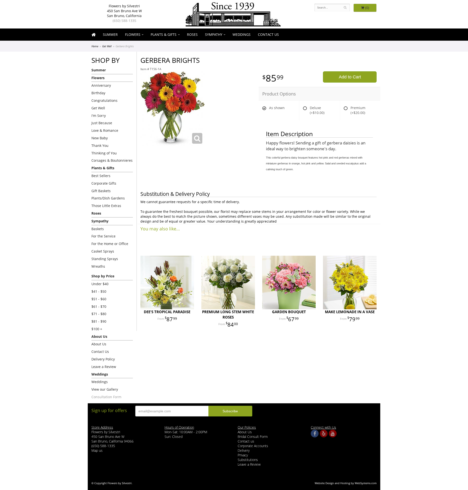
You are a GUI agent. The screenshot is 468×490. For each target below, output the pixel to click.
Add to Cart (350, 77)
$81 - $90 (98, 321)
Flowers (132, 34)
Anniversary (101, 85)
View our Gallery (104, 389)
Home (94, 46)
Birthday (98, 93)
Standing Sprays (104, 258)
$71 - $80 (98, 313)
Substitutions (248, 459)
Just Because (101, 123)
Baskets (97, 228)
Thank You (99, 145)
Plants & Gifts (163, 34)
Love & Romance (104, 130)
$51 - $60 (98, 299)
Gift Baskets (101, 190)
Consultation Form (106, 397)
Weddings (242, 34)
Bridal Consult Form (253, 436)
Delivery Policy (103, 359)
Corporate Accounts (253, 445)
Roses (192, 34)
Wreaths (98, 266)
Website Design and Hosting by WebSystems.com (346, 483)
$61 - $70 (98, 306)
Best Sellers (100, 175)
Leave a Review (103, 366)
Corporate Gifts (103, 183)
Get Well (107, 46)
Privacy (243, 455)
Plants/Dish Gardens (108, 198)
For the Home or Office (109, 243)
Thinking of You (104, 153)
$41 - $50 (98, 291)
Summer (110, 34)
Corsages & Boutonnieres (112, 160)
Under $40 (99, 284)
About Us (98, 344)
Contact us (246, 441)
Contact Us (268, 34)
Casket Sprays (102, 251)
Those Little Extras (106, 205)
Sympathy (213, 34)
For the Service (103, 236)
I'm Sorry (98, 115)
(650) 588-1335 (124, 20)
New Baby (99, 138)
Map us (97, 450)
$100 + (96, 329)
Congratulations (104, 100)
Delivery (244, 450)
